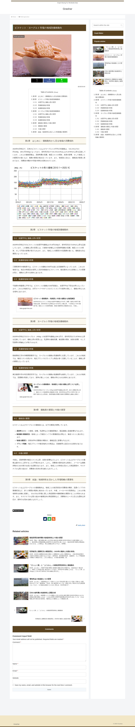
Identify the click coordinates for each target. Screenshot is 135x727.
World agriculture (19, 510)
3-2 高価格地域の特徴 (42, 117)
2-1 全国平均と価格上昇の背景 (45, 102)
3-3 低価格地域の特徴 (42, 120)
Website (16, 678)
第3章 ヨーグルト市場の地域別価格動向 (46, 111)
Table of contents (47, 92)
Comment (17, 642)
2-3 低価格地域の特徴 (42, 108)
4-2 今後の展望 (40, 129)
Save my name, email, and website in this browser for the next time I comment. (43, 685)
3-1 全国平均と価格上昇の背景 (45, 114)
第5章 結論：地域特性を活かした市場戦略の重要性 (50, 132)
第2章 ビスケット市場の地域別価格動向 (46, 99)
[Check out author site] (45, 519)
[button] (121, 25)
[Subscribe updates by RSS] (53, 519)
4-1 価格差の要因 (41, 126)
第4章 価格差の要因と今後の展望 (44, 123)
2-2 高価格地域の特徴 (42, 105)
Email (15, 671)
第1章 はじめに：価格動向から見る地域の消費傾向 (50, 96)
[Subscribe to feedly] (49, 519)
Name (15, 664)
